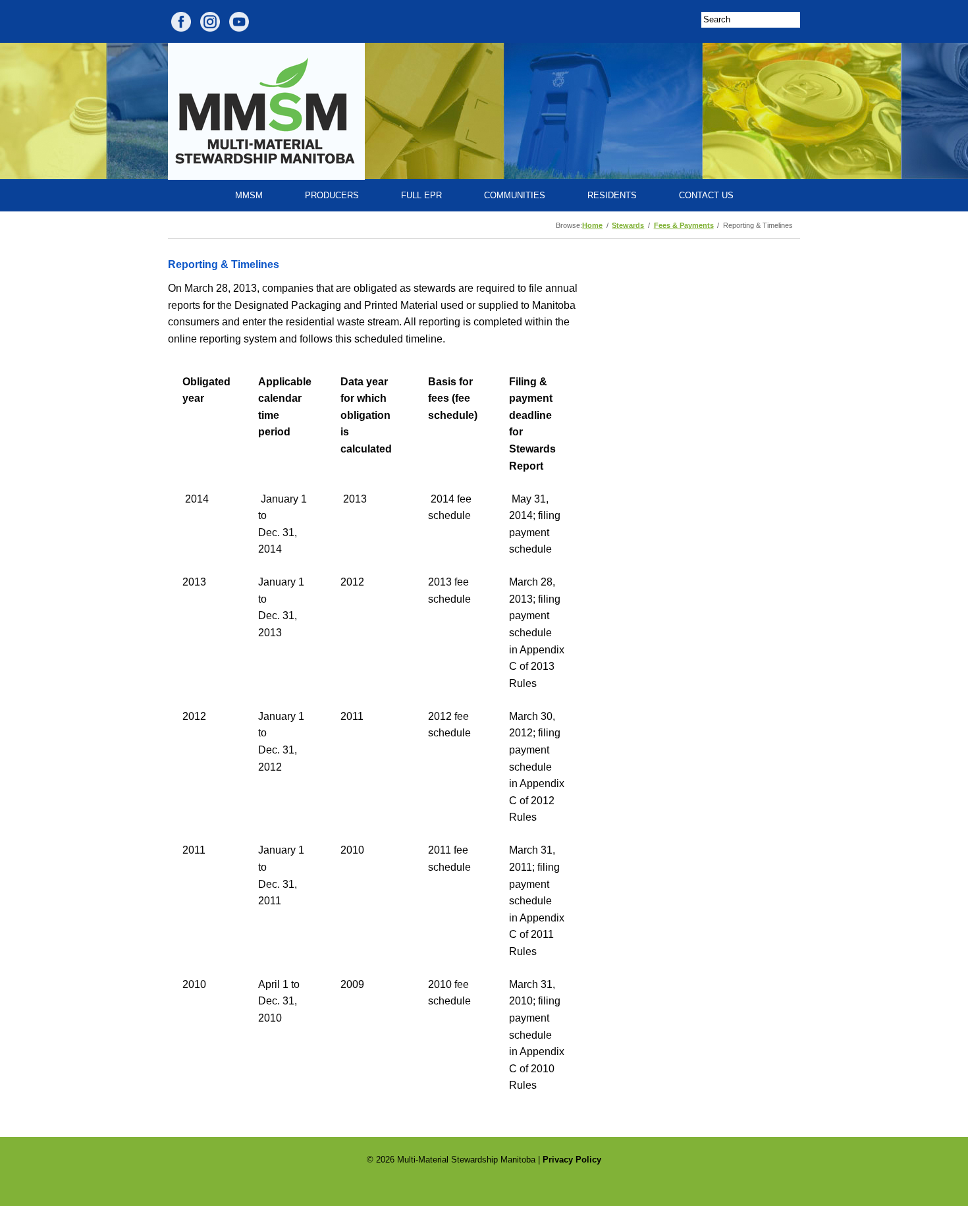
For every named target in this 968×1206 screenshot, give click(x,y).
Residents (612, 195)
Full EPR (421, 195)
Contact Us (706, 195)
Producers (332, 195)
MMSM (249, 195)
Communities (514, 195)
